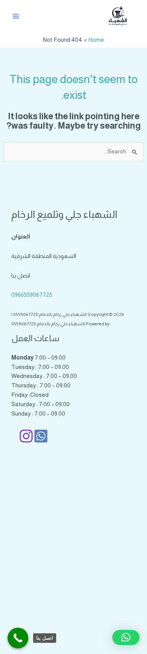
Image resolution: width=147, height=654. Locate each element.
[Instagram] (26, 436)
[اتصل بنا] (18, 638)
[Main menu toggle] (16, 16)
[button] (125, 637)
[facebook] (41, 436)
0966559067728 (31, 294)
